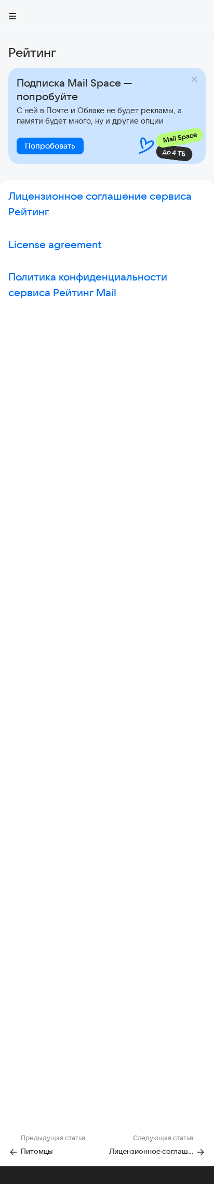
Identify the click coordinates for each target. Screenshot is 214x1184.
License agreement (55, 244)
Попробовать (50, 146)
